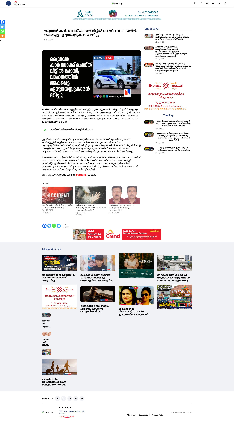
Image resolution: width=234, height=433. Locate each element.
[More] (2, 36)
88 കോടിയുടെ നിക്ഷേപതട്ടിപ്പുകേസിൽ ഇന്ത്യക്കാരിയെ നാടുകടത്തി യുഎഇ (133, 312)
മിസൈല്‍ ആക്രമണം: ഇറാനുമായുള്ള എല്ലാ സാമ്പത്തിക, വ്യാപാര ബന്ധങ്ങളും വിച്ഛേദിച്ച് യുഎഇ (46, 324)
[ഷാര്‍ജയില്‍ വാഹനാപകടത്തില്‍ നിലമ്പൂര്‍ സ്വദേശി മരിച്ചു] (124, 195)
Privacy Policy (158, 415)
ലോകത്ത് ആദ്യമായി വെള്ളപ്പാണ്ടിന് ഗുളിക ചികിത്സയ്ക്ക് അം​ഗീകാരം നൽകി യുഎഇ (46, 342)
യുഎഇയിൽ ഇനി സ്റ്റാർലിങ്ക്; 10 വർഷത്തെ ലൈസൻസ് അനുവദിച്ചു (174, 149)
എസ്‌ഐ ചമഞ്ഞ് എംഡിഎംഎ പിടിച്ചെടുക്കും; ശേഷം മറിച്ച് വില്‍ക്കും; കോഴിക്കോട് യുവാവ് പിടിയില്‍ (172, 37)
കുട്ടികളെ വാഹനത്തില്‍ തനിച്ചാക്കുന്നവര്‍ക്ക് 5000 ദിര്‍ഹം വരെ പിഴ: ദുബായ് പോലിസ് (90, 207)
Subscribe (81, 175)
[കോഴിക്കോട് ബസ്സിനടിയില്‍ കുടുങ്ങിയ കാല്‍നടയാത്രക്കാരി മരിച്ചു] (57, 195)
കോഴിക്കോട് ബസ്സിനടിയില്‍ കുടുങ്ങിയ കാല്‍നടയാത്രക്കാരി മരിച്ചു (57, 206)
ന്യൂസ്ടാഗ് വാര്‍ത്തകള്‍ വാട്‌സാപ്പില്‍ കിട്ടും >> (71, 129)
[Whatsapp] (54, 224)
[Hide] (1, 40)
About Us (131, 415)
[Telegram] (59, 224)
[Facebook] (44, 224)
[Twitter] (49, 224)
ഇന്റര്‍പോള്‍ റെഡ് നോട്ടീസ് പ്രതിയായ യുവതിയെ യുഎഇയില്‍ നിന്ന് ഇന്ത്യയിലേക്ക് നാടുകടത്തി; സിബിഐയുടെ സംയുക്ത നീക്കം (95, 309)
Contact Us (143, 415)
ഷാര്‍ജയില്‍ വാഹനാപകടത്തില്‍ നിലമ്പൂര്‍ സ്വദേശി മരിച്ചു (121, 206)
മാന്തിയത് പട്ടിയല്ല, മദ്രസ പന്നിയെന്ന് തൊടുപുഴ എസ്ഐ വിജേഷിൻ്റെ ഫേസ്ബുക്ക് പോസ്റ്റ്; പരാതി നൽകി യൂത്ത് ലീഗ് (173, 137)
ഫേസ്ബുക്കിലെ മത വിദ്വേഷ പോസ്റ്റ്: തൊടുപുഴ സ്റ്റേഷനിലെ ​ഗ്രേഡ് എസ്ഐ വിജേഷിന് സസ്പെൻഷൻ (173, 123)
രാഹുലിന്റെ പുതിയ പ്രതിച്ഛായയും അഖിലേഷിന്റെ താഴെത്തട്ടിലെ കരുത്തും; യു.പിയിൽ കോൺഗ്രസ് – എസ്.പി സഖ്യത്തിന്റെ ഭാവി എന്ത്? (173, 67)
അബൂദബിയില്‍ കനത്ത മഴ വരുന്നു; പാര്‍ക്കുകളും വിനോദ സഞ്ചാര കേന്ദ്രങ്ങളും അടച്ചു (173, 278)
